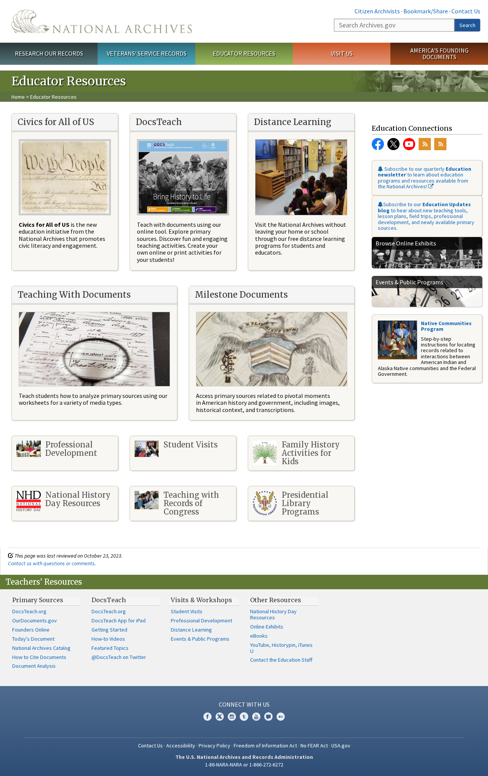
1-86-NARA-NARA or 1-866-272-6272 (244, 764)
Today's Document (33, 638)
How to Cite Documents (39, 657)
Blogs (268, 716)
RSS (425, 144)
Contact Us (465, 11)
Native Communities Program (446, 326)
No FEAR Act (314, 745)
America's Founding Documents (439, 53)
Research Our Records (49, 53)
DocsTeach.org (29, 611)
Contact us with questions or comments (51, 563)
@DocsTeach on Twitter (119, 657)
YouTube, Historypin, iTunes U (281, 647)
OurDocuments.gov (34, 620)
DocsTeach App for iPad (119, 620)
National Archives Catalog (41, 648)
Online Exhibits (266, 626)
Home (18, 96)
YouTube (409, 144)
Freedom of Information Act (265, 745)
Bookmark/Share (425, 11)
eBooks (259, 635)
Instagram (231, 716)
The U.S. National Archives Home (101, 21)
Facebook (378, 144)
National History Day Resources (273, 614)
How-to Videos (108, 638)
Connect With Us (244, 704)
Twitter (393, 144)
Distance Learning (191, 629)
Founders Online (31, 629)
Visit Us (342, 53)
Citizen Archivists (377, 11)
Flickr (280, 716)
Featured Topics (110, 648)
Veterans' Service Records (146, 53)
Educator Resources (244, 53)
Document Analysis (34, 665)
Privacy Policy (214, 745)
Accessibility (180, 745)
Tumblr (244, 716)
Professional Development (201, 620)
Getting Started (109, 629)
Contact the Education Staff (281, 659)
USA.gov (340, 745)
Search (467, 25)
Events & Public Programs (200, 638)
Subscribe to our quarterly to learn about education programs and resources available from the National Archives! (424, 177)
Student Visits (186, 611)
